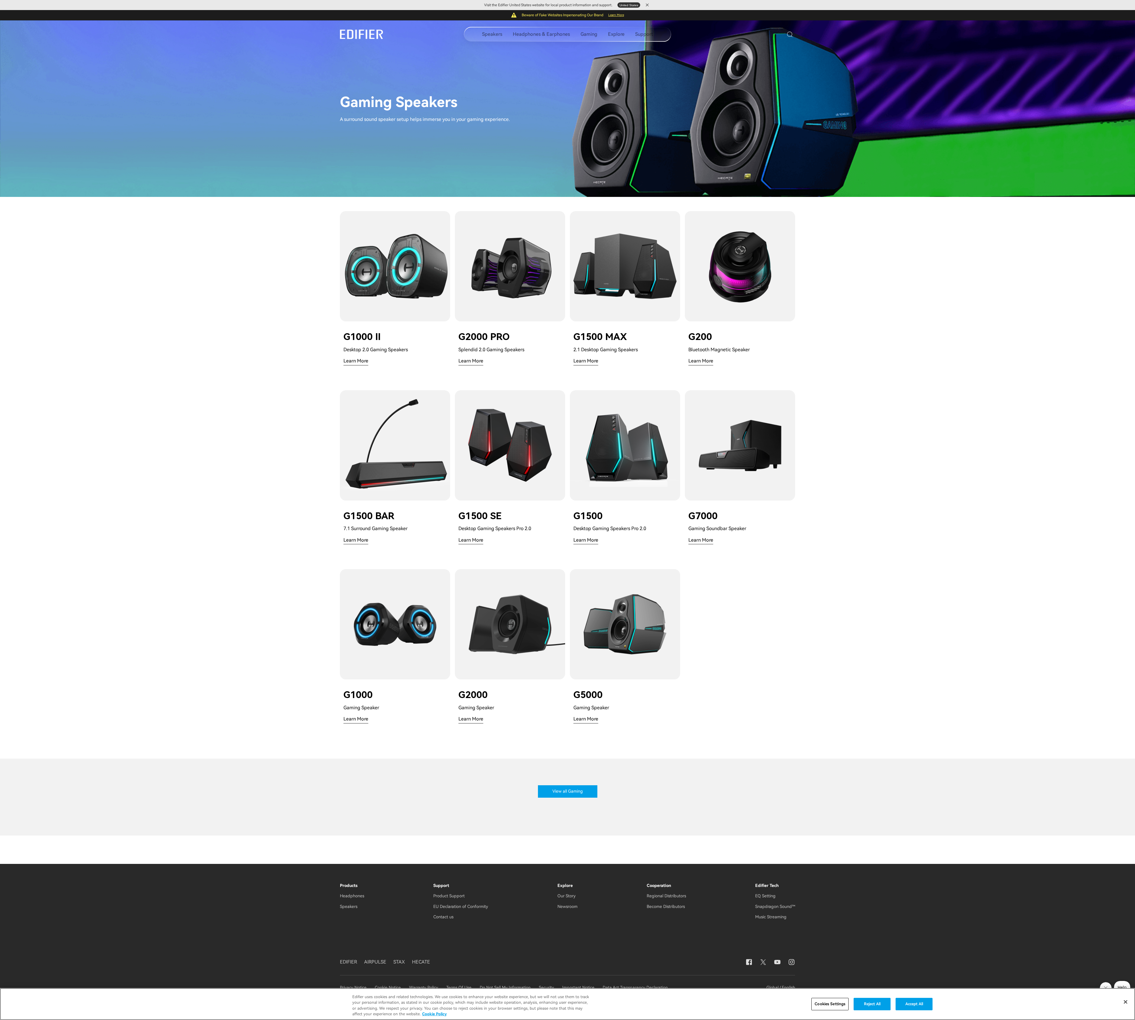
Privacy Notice (354, 987)
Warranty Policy (423, 987)
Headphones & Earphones (541, 34)
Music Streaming (771, 916)
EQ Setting (765, 895)
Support (644, 34)
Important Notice (578, 987)
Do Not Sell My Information (505, 987)
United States (629, 5)
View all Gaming (567, 791)
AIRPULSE (375, 962)
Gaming (589, 34)
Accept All (914, 1004)
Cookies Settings (830, 1004)
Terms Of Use (458, 987)
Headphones (352, 895)
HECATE (421, 962)
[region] (567, 1004)
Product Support (449, 895)
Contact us (443, 916)
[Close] (1125, 1001)
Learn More (616, 15)
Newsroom (567, 906)
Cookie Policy (434, 1014)
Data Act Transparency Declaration (635, 987)
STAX (399, 962)
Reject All (872, 1004)
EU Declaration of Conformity (460, 906)
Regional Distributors (666, 895)
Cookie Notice (388, 987)
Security (546, 987)
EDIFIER (348, 962)
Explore (616, 34)
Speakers (492, 34)
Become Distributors (666, 906)
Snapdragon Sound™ (775, 906)
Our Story (566, 895)
